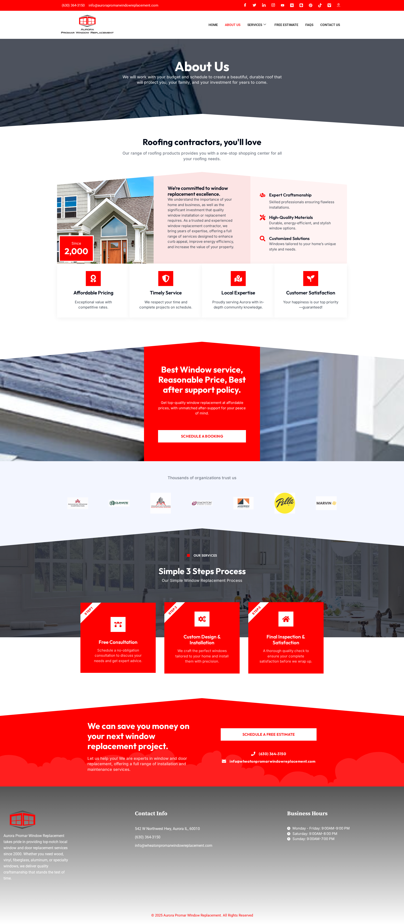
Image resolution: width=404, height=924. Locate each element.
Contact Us (330, 25)
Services (254, 25)
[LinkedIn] (263, 5)
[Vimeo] (329, 5)
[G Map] (338, 5)
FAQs (309, 25)
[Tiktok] (319, 5)
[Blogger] (301, 5)
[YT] (282, 5)
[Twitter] (254, 5)
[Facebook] (245, 5)
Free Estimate (286, 25)
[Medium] (291, 5)
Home (213, 25)
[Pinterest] (310, 5)
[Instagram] (273, 5)
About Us (232, 25)
